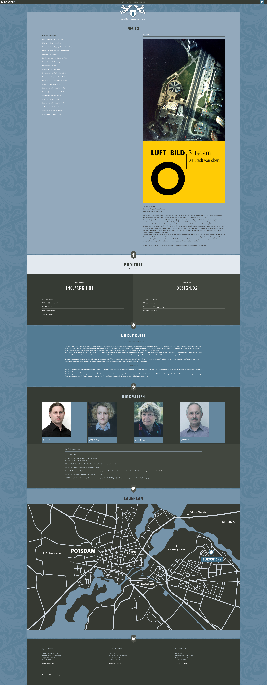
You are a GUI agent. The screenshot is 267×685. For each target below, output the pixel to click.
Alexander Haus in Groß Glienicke (51, 69)
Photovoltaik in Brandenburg (50, 54)
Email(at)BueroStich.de (48, 663)
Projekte (129, 2)
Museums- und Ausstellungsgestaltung (153, 307)
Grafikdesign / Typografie (150, 299)
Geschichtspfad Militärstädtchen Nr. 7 (52, 95)
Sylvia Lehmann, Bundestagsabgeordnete (53, 62)
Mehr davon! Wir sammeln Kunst (51, 43)
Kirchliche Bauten (47, 307)
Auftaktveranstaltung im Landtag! (51, 84)
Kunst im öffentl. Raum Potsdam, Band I (53, 103)
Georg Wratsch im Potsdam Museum (52, 110)
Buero (136, 2)
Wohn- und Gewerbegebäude (50, 303)
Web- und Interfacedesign (150, 303)
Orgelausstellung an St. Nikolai (50, 99)
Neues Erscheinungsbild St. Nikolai (51, 114)
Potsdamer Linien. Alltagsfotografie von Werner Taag (57, 47)
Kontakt (142, 2)
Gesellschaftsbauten (47, 299)
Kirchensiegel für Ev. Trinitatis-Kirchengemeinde (55, 51)
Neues (123, 2)
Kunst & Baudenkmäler (48, 310)
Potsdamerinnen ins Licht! (49, 65)
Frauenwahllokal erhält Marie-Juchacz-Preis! (54, 73)
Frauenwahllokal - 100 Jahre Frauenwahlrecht (54, 80)
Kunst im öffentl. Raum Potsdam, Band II (53, 92)
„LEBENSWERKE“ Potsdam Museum (52, 107)
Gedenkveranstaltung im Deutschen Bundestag (54, 77)
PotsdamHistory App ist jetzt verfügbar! (53, 39)
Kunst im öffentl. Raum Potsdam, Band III (53, 88)
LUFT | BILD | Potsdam (48, 36)
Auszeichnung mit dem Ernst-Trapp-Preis (150, 471)
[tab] (83, 35)
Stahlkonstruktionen (47, 314)
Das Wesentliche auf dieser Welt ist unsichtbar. (54, 58)
